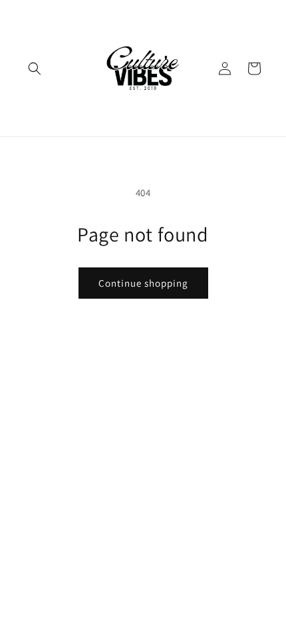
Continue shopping (143, 283)
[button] (34, 68)
